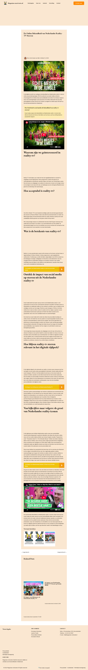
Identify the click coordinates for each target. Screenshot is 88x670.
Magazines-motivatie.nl (15, 3)
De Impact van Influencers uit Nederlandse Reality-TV (32, 597)
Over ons (38, 3)
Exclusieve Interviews (36, 631)
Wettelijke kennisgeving (8, 654)
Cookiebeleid (6, 652)
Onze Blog (51, 3)
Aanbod (45, 3)
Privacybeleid (6, 651)
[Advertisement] (44, 16)
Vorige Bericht (25, 552)
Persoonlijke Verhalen (36, 635)
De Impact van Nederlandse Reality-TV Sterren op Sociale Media (53, 584)
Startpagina (31, 3)
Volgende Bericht (62, 552)
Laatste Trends (34, 633)
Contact (58, 3)
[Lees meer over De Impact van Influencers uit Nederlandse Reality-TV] (33, 588)
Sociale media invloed (28, 616)
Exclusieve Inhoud (35, 636)
